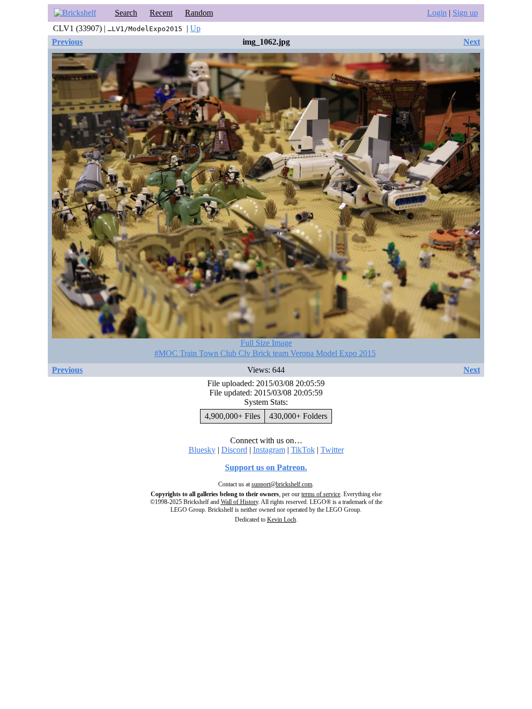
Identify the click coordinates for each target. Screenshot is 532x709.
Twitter (332, 449)
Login (437, 12)
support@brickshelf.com (281, 484)
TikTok (303, 449)
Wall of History (239, 502)
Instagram (269, 449)
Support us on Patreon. (266, 467)
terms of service (320, 494)
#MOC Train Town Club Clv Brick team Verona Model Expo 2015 (265, 353)
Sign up (465, 12)
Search (126, 12)
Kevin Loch (281, 519)
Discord (234, 449)
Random (199, 12)
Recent (161, 12)
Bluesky (202, 449)
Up (195, 28)
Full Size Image (266, 342)
